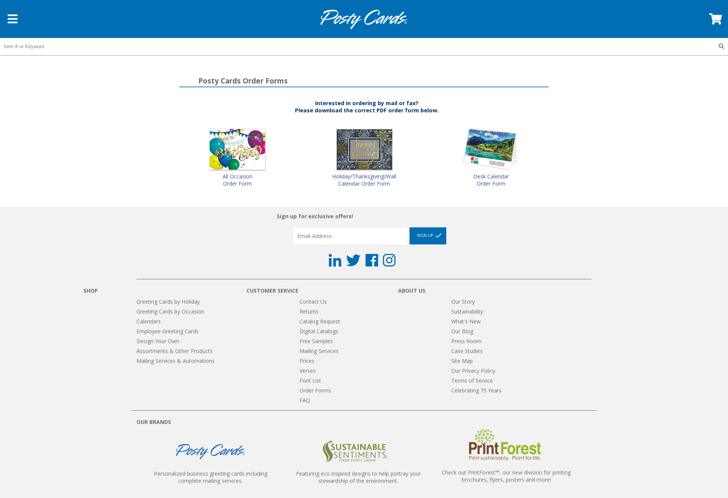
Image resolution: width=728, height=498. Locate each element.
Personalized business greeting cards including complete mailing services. (210, 477)
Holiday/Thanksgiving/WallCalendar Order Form (364, 180)
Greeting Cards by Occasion (170, 311)
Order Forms (315, 390)
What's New (466, 321)
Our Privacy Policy (473, 370)
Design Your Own (157, 341)
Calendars (148, 321)
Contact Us (313, 301)
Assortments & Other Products (174, 351)
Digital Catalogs (319, 331)
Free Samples (316, 341)
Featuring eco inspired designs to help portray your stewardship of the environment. (358, 477)
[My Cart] (714, 21)
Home (364, 19)
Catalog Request (320, 321)
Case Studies (467, 351)
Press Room (466, 341)
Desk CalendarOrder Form (491, 180)
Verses (308, 370)
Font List (310, 380)
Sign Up (426, 235)
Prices (307, 360)
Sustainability (467, 311)
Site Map (462, 360)
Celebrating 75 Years (476, 390)
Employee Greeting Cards (167, 331)
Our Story (463, 301)
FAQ (305, 400)
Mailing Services (319, 351)
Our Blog (462, 331)
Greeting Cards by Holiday (168, 301)
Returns (309, 311)
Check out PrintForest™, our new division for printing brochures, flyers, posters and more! (506, 476)
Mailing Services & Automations (175, 360)
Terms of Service (472, 380)
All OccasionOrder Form (238, 180)
